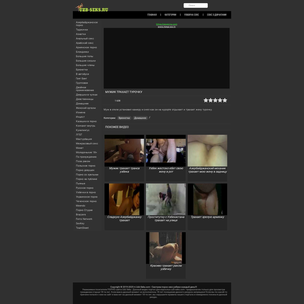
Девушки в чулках (87, 94)
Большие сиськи (86, 60)
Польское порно (85, 165)
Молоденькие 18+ (86, 152)
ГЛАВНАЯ (152, 14)
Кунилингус (83, 130)
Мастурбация (84, 139)
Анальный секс (85, 38)
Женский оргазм (86, 108)
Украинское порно (87, 196)
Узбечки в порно (86, 192)
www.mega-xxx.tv (167, 26)
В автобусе (82, 74)
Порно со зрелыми (87, 174)
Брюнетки (82, 69)
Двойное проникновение (85, 89)
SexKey (80, 223)
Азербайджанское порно (87, 24)
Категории (170, 14)
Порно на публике (86, 179)
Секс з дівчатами (216, 14)
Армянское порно (86, 47)
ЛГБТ (79, 134)
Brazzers (81, 214)
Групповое (82, 83)
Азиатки (81, 34)
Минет (80, 148)
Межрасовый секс (87, 143)
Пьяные (80, 183)
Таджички (82, 29)
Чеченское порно (86, 201)
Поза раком (83, 161)
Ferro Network (84, 219)
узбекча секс (191, 14)
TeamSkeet (82, 227)
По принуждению (86, 156)
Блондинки (82, 51)
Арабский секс (85, 43)
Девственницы (85, 99)
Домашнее (82, 103)
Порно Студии (84, 210)
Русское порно (84, 187)
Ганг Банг (81, 78)
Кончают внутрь (85, 125)
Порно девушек (85, 170)
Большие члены (85, 65)
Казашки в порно (86, 121)
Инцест (80, 116)
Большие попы (84, 56)
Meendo (80, 205)
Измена (80, 112)
